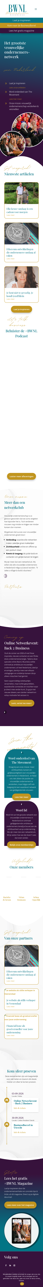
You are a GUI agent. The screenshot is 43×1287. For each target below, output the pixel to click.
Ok (22, 1284)
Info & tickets (20, 1108)
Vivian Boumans (16, 898)
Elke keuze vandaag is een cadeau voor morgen (19, 210)
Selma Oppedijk (31, 898)
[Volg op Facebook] (6, 1265)
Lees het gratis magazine (21, 30)
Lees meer (10, 215)
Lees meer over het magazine (20, 1205)
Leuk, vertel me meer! (21, 703)
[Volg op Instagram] (14, 1265)
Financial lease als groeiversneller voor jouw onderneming (19, 1029)
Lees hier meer (15, 99)
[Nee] (40, 1279)
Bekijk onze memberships (21, 844)
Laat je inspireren (21, 20)
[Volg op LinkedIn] (10, 1265)
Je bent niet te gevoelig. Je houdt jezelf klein (19, 294)
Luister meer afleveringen (21, 476)
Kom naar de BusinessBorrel (21, 25)
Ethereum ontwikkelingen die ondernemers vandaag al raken (20, 252)
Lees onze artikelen (17, 87)
